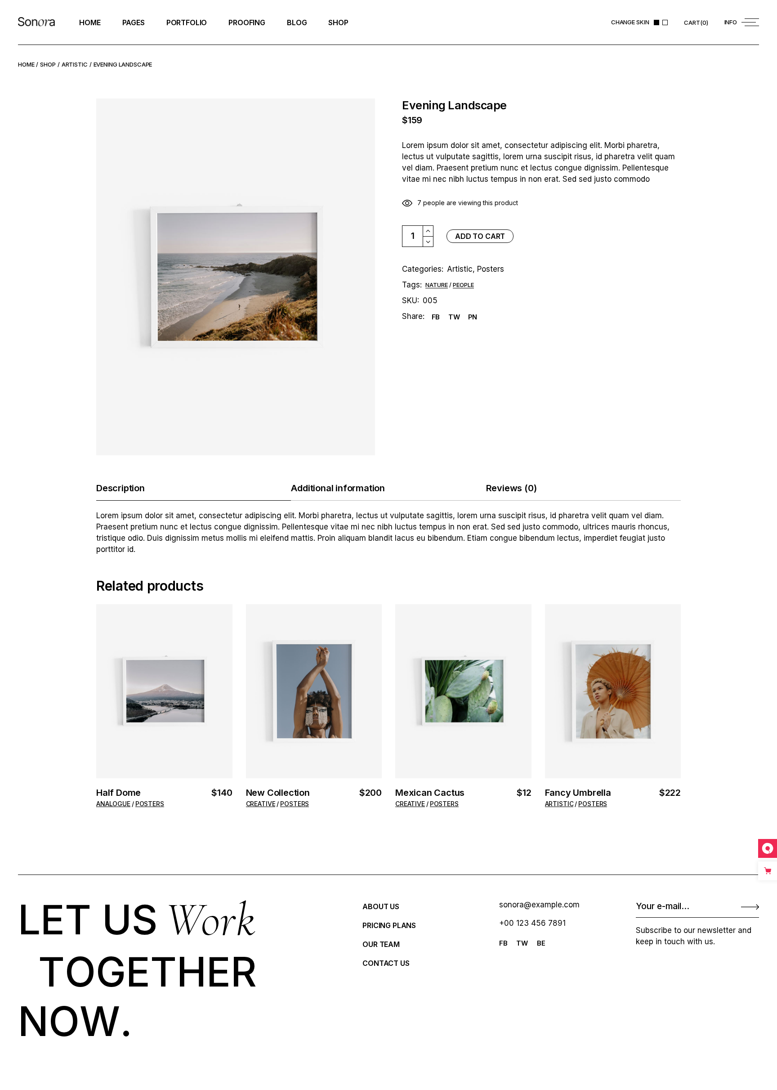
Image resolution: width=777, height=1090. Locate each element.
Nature (436, 285)
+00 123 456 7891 (532, 923)
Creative (261, 804)
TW (522, 943)
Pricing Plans (389, 925)
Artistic (460, 269)
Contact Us (385, 963)
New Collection (278, 792)
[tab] (193, 488)
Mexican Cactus (429, 792)
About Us (380, 906)
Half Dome (118, 792)
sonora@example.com (539, 904)
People (463, 285)
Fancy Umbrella (578, 792)
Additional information (338, 488)
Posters (490, 269)
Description (120, 488)
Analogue (113, 804)
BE (541, 943)
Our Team (381, 944)
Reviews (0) (511, 488)
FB (503, 943)
